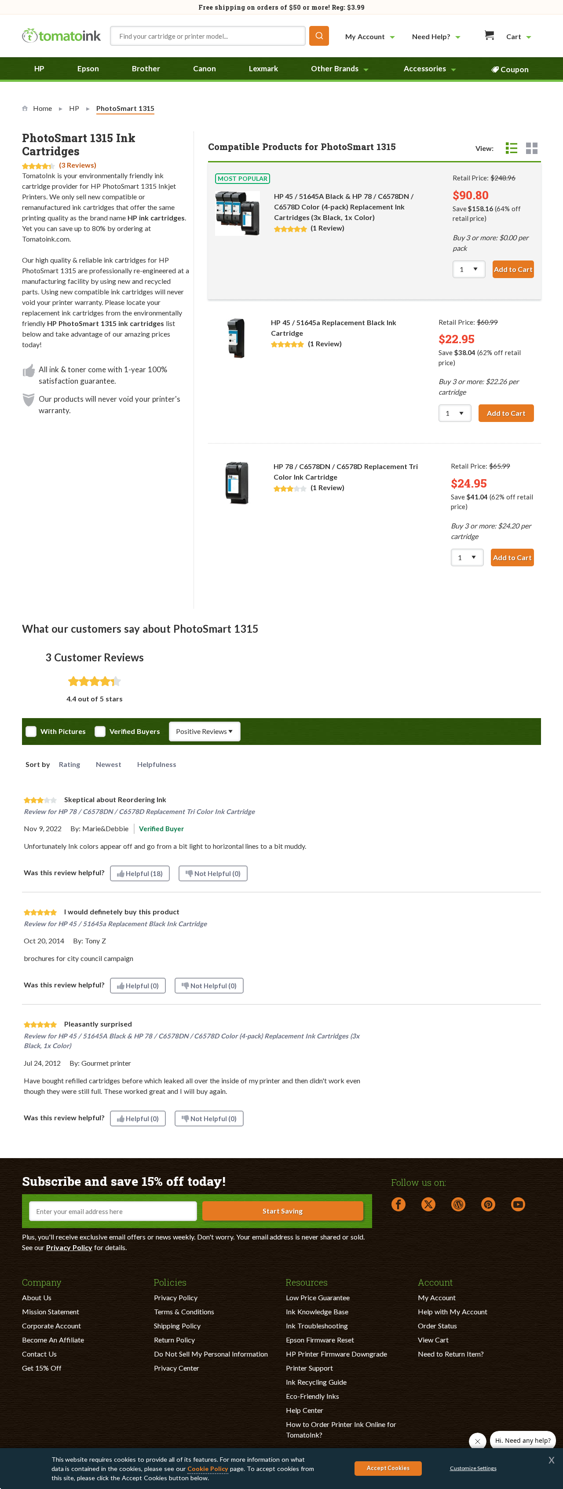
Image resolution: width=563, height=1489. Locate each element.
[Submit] (319, 36)
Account (435, 1281)
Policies (170, 1281)
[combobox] (219, 36)
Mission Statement (50, 1311)
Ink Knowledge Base (317, 1311)
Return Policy (174, 1339)
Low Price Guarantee (318, 1297)
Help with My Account (452, 1311)
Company (42, 1281)
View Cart (433, 1339)
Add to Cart (514, 269)
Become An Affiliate (53, 1339)
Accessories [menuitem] (425, 68)
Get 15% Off (42, 1368)
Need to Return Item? (451, 1354)
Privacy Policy (69, 1247)
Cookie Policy (207, 1468)
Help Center (304, 1410)
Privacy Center (176, 1368)
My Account (437, 1297)
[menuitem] (371, 36)
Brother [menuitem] (146, 68)
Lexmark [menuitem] (263, 68)
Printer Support (309, 1368)
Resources (307, 1281)
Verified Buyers (135, 731)
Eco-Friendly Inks (312, 1396)
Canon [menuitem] (204, 68)
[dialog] (281, 1468)
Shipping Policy (177, 1325)
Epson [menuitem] (88, 68)
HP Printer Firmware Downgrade (336, 1354)
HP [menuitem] (39, 68)
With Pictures (63, 731)
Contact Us (39, 1354)
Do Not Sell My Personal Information (211, 1354)
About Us (36, 1297)
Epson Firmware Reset (320, 1339)
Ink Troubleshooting (317, 1325)
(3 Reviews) (77, 165)
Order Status (437, 1325)
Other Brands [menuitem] (334, 68)
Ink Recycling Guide (316, 1382)
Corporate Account (51, 1325)
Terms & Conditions (184, 1311)
